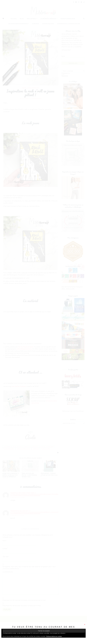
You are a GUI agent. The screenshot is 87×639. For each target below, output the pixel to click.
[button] (84, 624)
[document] (43, 319)
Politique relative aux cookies (54, 636)
